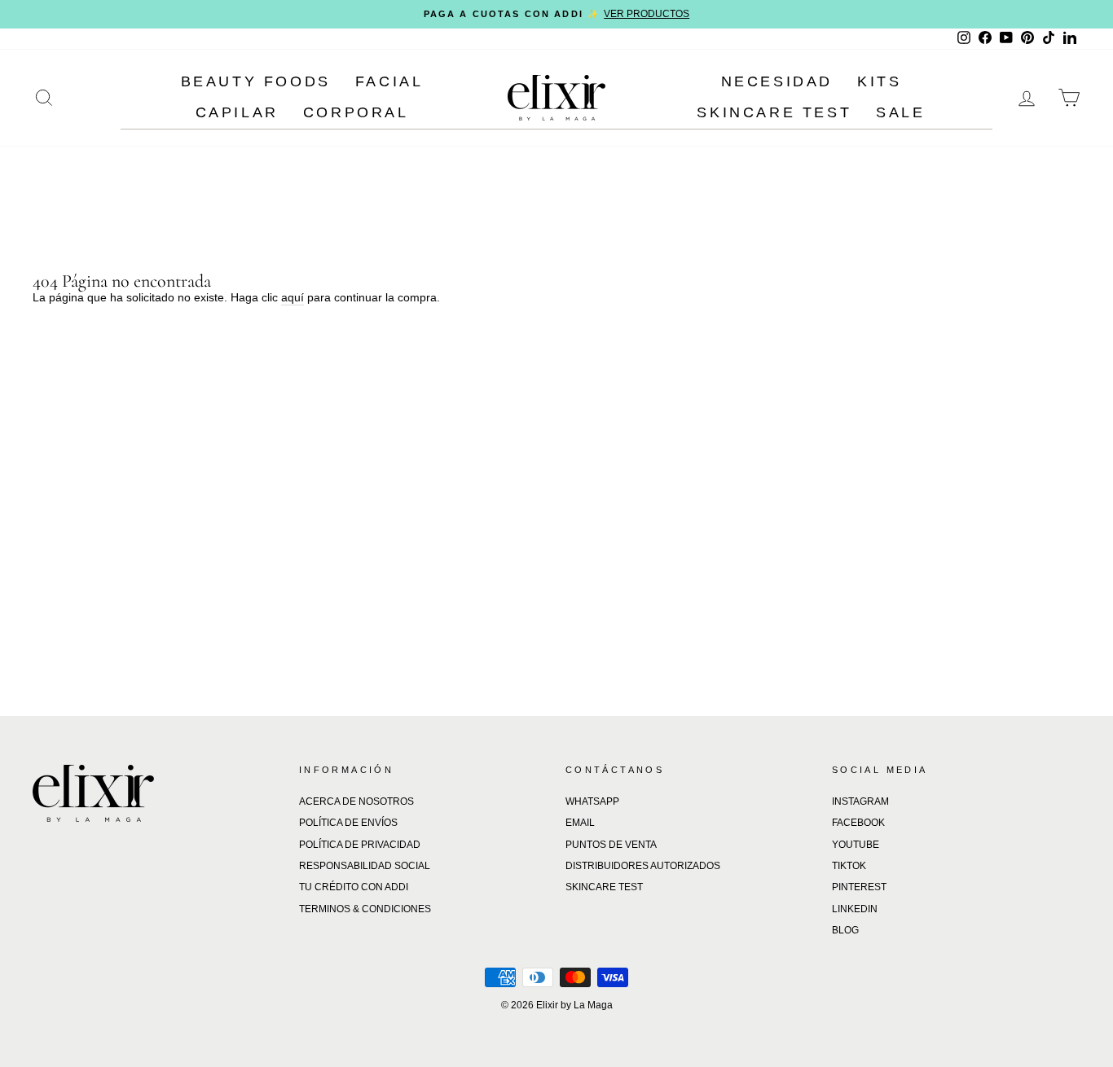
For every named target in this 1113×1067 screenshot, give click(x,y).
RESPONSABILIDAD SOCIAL (364, 866)
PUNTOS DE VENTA (611, 844)
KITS (879, 81)
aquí (292, 297)
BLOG (845, 930)
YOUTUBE (855, 844)
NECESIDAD (777, 81)
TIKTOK (849, 866)
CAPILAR (237, 112)
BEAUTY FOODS (256, 81)
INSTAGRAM (860, 801)
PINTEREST (859, 887)
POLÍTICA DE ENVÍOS (348, 822)
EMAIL (580, 822)
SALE (900, 112)
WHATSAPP (592, 801)
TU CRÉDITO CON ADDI (353, 887)
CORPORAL (356, 112)
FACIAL (389, 81)
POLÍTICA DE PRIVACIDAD (359, 844)
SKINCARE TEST (774, 112)
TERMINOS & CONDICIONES (365, 909)
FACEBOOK (858, 822)
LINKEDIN (855, 909)
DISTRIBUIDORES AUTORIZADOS (642, 866)
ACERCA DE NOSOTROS (356, 801)
